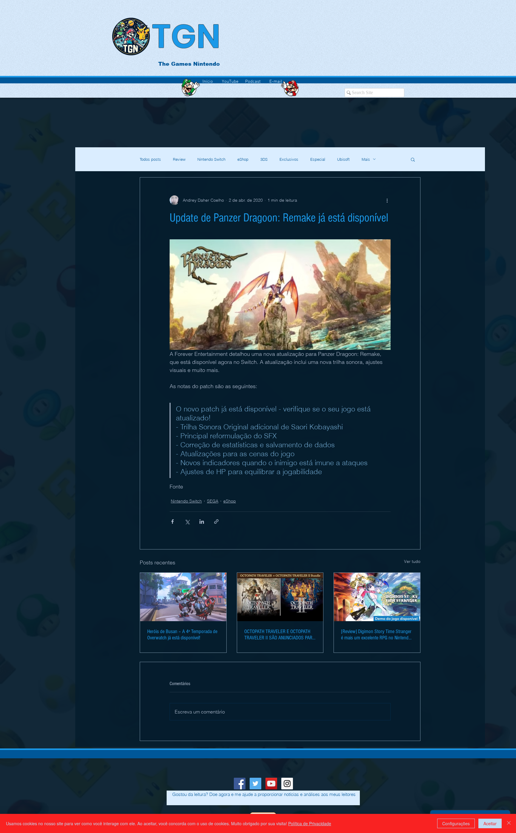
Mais (366, 159)
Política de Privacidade (309, 823)
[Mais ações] (387, 200)
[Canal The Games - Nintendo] (271, 783)
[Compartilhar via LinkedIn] (202, 521)
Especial (317, 159)
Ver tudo (412, 561)
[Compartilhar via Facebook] (172, 521)
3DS (264, 159)
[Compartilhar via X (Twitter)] (187, 521)
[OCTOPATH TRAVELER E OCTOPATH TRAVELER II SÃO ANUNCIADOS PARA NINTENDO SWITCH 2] (280, 597)
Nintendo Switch (211, 159)
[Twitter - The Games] (255, 783)
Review (179, 159)
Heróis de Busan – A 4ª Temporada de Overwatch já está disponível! (182, 634)
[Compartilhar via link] (216, 521)
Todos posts (150, 159)
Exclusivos (289, 159)
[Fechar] (508, 823)
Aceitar (490, 823)
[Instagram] (287, 783)
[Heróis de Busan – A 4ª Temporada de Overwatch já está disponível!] (183, 597)
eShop (242, 159)
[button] (413, 159)
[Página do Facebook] (239, 783)
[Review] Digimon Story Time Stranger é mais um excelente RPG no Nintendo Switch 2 (376, 634)
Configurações (456, 823)
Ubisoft (343, 159)
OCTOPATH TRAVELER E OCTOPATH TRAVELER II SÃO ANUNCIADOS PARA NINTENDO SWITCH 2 (279, 634)
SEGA (212, 501)
